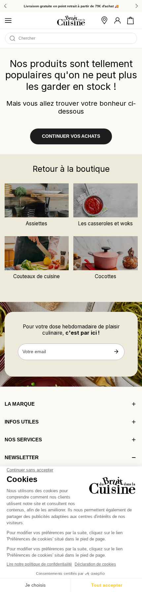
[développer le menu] (8, 20)
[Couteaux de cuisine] (37, 253)
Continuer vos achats (71, 136)
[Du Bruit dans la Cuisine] (71, 21)
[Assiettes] (37, 200)
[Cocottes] (105, 253)
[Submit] (116, 351)
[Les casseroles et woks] (105, 200)
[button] (130, 20)
